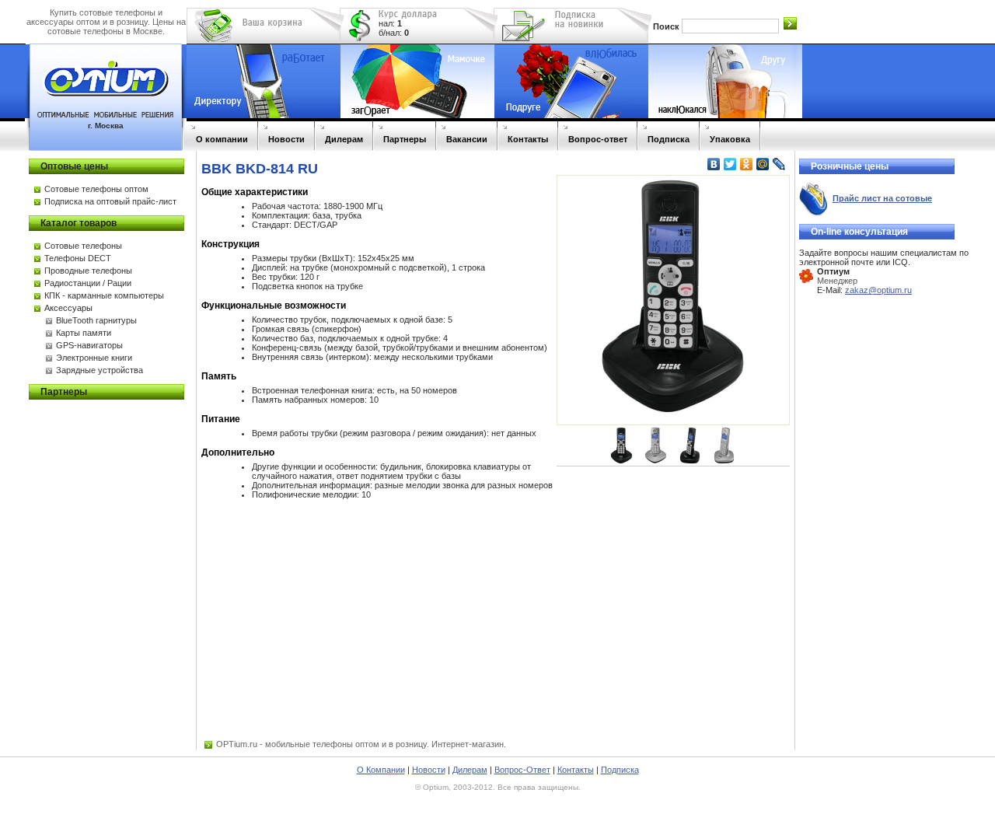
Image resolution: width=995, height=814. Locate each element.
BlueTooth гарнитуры (96, 320)
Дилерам (344, 139)
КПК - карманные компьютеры (104, 295)
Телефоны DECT (77, 258)
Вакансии (466, 139)
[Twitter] (730, 164)
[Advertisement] (673, 563)
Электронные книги (94, 357)
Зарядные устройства (99, 370)
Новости (286, 139)
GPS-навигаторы (89, 345)
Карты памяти (83, 332)
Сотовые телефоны (83, 245)
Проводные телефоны (88, 270)
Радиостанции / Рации (87, 283)
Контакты (528, 139)
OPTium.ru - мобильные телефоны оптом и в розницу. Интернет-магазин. (361, 744)
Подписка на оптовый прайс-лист (110, 201)
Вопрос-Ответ (522, 769)
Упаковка (730, 139)
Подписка (669, 139)
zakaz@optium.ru (878, 290)
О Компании (381, 769)
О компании (222, 139)
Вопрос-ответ (597, 139)
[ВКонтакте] (714, 164)
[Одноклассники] (746, 164)
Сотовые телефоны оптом (96, 189)
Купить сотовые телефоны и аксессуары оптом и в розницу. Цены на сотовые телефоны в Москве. (106, 22)
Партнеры (404, 139)
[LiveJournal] (779, 164)
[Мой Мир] (763, 164)
